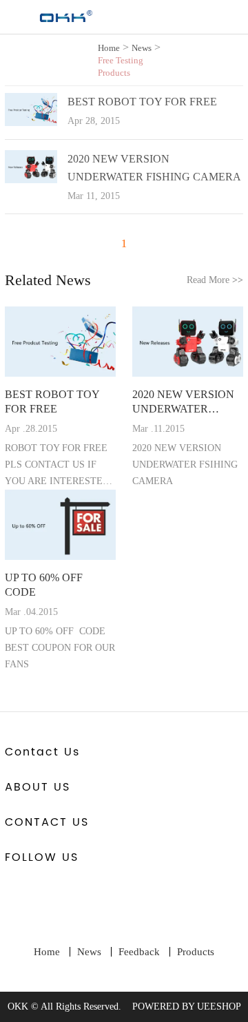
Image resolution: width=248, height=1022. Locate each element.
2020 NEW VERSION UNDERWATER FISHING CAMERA (183, 402)
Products (195, 952)
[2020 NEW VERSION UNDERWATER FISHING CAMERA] (31, 180)
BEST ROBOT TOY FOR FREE (142, 101)
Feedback (139, 952)
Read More (215, 280)
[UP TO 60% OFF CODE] (60, 525)
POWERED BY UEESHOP (186, 1006)
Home (109, 48)
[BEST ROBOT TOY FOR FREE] (31, 123)
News (142, 48)
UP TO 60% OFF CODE (44, 585)
